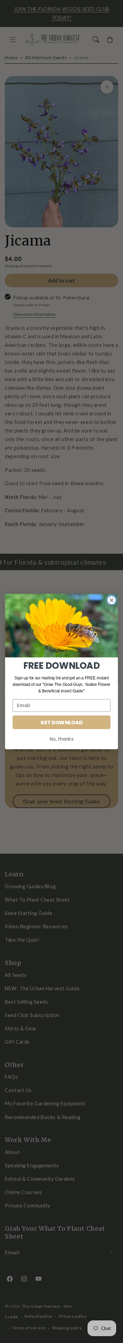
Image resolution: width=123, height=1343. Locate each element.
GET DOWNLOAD (61, 722)
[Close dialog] (111, 600)
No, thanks (61, 739)
